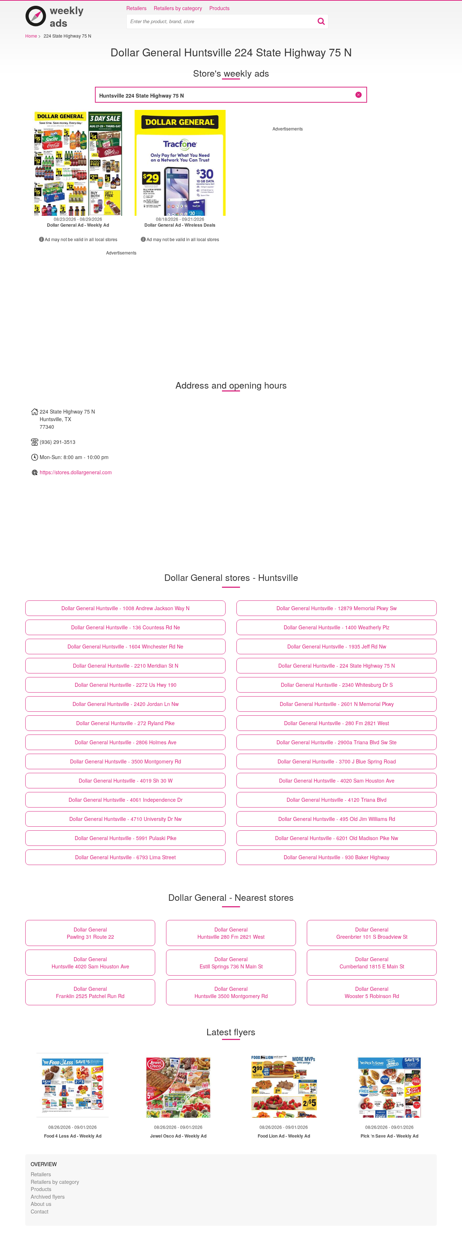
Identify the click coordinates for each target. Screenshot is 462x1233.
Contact (39, 1211)
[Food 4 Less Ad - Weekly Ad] (72, 1085)
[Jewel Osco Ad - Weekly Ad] (178, 1085)
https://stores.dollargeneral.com (76, 472)
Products (219, 8)
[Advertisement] (333, 182)
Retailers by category (178, 8)
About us (41, 1203)
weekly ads (67, 16)
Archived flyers (48, 1196)
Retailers (136, 8)
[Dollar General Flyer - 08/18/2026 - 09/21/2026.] (180, 163)
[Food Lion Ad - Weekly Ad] (284, 1085)
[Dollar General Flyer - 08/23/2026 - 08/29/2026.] (78, 163)
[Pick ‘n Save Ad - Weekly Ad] (389, 1085)
